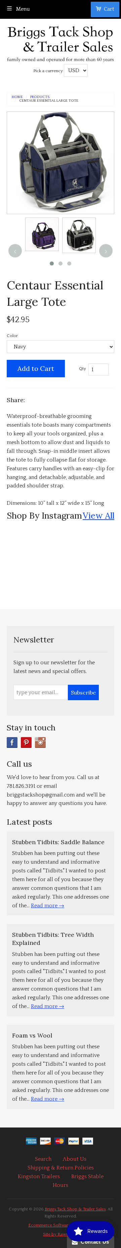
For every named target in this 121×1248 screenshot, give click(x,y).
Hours (60, 1185)
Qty (82, 368)
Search (43, 1159)
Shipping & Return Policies (61, 1168)
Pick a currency (48, 70)
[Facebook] (12, 742)
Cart (109, 9)
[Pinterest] (26, 742)
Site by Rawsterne (60, 1234)
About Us (74, 1159)
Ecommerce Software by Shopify (60, 1225)
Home (17, 97)
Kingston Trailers (39, 1176)
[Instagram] (40, 742)
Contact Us (93, 1242)
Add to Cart (35, 368)
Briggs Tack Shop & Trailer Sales (75, 1209)
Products (39, 97)
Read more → (47, 906)
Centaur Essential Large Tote (48, 101)
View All (98, 515)
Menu (22, 9)
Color (12, 335)
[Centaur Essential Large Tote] (42, 234)
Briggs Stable (87, 1176)
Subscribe (83, 692)
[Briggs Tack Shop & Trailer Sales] (60, 42)
